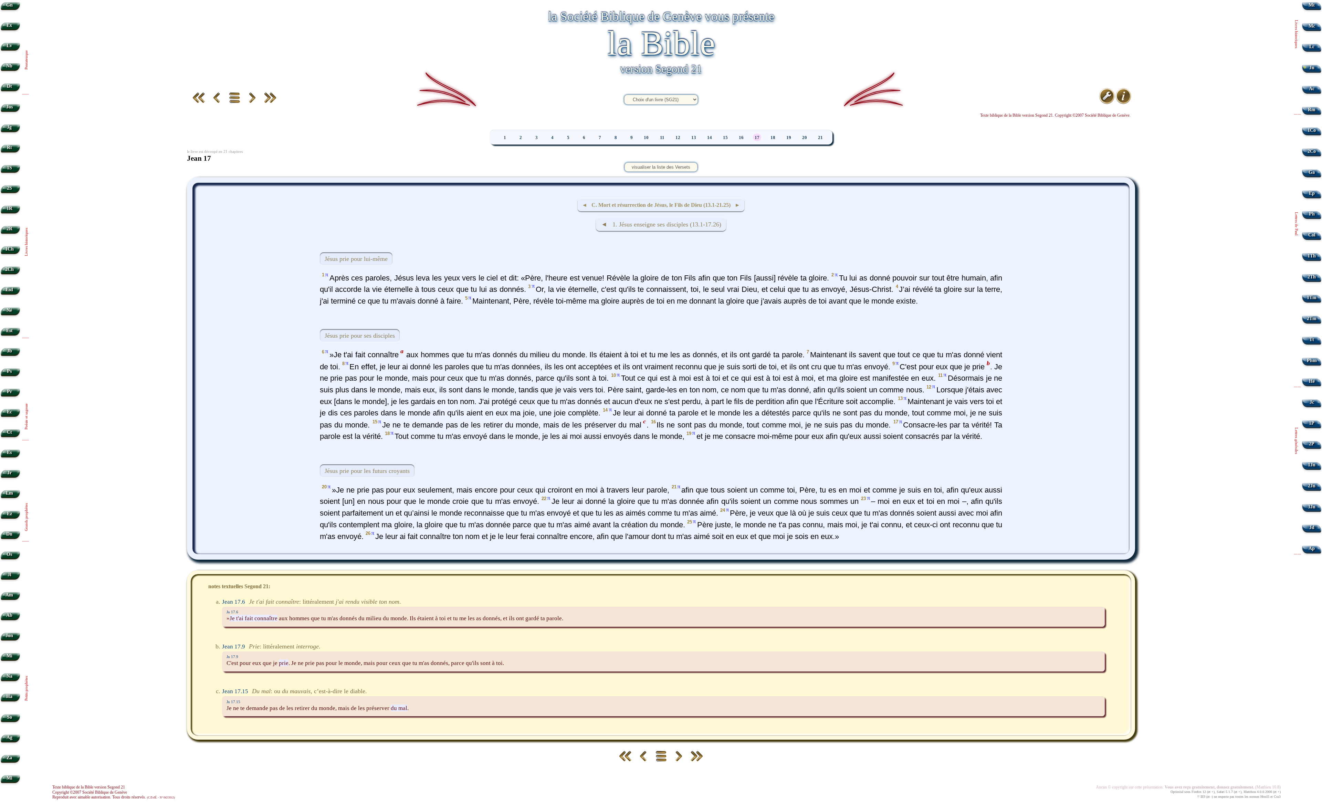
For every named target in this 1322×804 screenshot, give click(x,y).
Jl (9, 574)
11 (662, 137)
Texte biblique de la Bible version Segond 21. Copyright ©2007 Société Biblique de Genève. (1055, 115)
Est (9, 330)
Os (9, 554)
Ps (9, 371)
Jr (9, 472)
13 (693, 137)
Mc (1312, 26)
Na (9, 676)
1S (9, 167)
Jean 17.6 (233, 601)
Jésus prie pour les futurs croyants (367, 470)
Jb (9, 350)
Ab (9, 615)
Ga (1312, 172)
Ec (9, 411)
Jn (1311, 67)
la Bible (661, 43)
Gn (9, 5)
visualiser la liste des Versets (661, 167)
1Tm (1311, 297)
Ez (9, 513)
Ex (9, 25)
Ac (1311, 88)
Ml (9, 778)
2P (1311, 443)
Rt (9, 147)
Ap (1312, 548)
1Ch (9, 249)
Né (9, 310)
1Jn (1311, 464)
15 (725, 137)
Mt (1312, 5)
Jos (9, 106)
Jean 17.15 (235, 691)
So (9, 717)
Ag (9, 737)
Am (9, 594)
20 (804, 137)
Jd (1311, 527)
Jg (9, 127)
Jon (9, 635)
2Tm (1311, 318)
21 (820, 137)
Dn (9, 534)
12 (677, 137)
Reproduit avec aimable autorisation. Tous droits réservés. (113, 797)
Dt (9, 86)
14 (709, 137)
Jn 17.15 (233, 702)
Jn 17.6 (232, 612)
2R (9, 228)
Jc (1312, 402)
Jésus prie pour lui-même (356, 258)
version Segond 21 (661, 69)
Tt (1311, 339)
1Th (1312, 255)
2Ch (9, 269)
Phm (1312, 360)
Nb (9, 65)
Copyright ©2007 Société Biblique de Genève (89, 792)
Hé (1312, 381)
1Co (1312, 130)
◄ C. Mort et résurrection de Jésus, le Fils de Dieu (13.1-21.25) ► (661, 205)
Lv (9, 45)
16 (741, 137)
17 (757, 137)
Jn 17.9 (232, 657)
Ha (9, 696)
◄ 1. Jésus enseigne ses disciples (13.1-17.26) (661, 224)
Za (9, 757)
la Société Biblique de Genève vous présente (661, 16)
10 (646, 137)
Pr (9, 391)
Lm (9, 493)
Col (1311, 234)
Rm (1311, 109)
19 (788, 137)
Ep (1312, 193)
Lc (1311, 46)
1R (9, 208)
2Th (1312, 276)
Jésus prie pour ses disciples (360, 335)
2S (9, 188)
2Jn (1311, 485)
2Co (1312, 151)
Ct (9, 432)
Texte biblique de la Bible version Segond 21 (88, 787)
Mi (9, 655)
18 (772, 137)
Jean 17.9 (233, 646)
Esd (9, 289)
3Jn (1311, 506)
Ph (1312, 213)
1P (1311, 423)
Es (9, 452)
